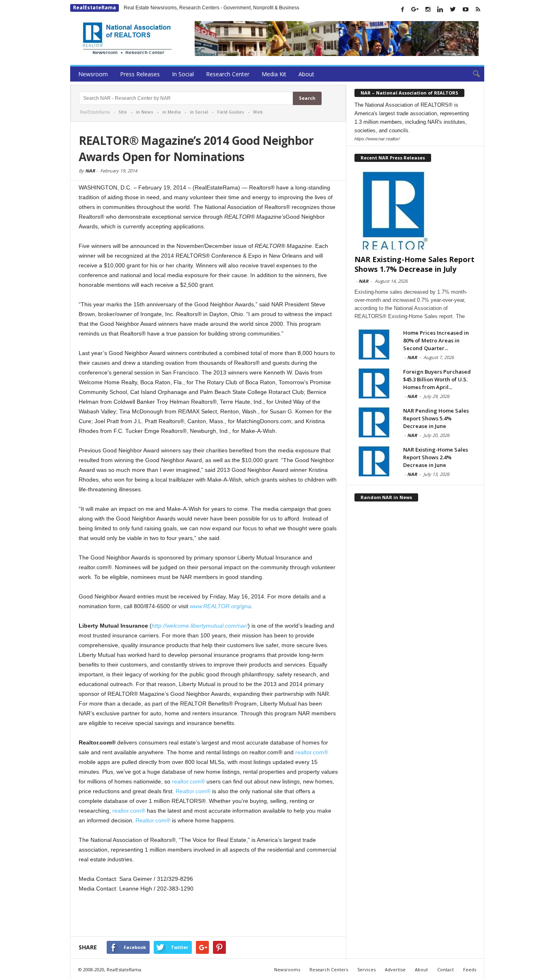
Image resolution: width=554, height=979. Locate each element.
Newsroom (93, 74)
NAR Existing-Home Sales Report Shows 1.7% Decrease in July (414, 264)
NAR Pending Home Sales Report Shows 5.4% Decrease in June (436, 418)
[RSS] (478, 9)
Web (258, 112)
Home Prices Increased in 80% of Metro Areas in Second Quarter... (436, 340)
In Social (183, 74)
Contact (445, 969)
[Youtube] (465, 9)
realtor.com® (311, 752)
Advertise (395, 969)
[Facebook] (403, 9)
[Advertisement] (208, 915)
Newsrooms (287, 969)
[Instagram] (428, 9)
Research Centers (328, 969)
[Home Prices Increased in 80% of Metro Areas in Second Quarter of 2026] (374, 344)
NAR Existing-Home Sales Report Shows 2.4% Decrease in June (435, 457)
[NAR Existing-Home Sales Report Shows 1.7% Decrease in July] (415, 210)
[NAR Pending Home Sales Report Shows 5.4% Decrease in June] (374, 422)
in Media (171, 112)
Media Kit (274, 74)
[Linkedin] (440, 9)
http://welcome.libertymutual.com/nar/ (200, 625)
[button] (472, 74)
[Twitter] (453, 9)
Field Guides (230, 112)
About (306, 74)
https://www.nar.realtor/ (377, 138)
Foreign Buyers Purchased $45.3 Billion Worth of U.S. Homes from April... (437, 379)
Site (122, 112)
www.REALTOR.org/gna (220, 606)
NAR (90, 171)
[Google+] (415, 9)
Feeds (469, 969)
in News (144, 112)
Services (366, 969)
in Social (199, 112)
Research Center (227, 74)
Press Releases (140, 74)
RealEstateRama (94, 7)
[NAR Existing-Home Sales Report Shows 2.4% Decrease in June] (374, 461)
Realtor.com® (192, 791)
